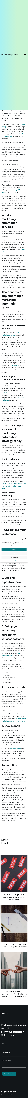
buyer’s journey (15, 365)
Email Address (6, 1052)
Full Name (4, 1044)
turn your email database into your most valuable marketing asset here (13, 486)
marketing (5, 655)
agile (19, 653)
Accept (14, 549)
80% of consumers (8, 393)
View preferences (14, 557)
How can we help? (7, 1060)
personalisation (15, 749)
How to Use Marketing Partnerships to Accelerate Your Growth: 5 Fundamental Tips (14, 993)
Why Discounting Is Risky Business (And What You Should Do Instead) (14, 897)
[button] (26, 538)
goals (11, 655)
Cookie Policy (13, 559)
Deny (14, 553)
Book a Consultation (9, 1074)
